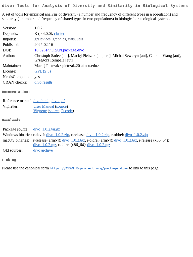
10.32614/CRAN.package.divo (59, 50)
